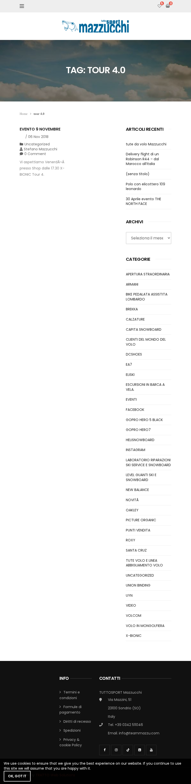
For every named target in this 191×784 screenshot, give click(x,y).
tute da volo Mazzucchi (146, 144)
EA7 (129, 364)
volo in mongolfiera (145, 625)
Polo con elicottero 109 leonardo (145, 187)
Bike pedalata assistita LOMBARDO (146, 297)
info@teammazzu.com (139, 733)
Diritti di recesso (77, 721)
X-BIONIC (134, 635)
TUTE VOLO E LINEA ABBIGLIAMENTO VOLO (144, 563)
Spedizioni (72, 730)
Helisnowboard (140, 439)
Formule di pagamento (70, 709)
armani (132, 284)
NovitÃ (133, 499)
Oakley (132, 510)
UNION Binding (138, 585)
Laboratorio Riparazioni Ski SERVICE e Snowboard (148, 462)
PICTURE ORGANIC (141, 520)
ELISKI (130, 374)
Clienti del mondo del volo (146, 342)
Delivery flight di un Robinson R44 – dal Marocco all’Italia (142, 159)
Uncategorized (37, 144)
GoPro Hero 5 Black (144, 419)
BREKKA (132, 309)
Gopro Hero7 (138, 429)
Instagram (135, 449)
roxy (130, 540)
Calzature (135, 319)
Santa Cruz (136, 550)
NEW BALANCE (137, 489)
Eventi (131, 399)
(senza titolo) (137, 173)
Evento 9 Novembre (40, 129)
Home (24, 114)
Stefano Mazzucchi (40, 149)
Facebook (135, 409)
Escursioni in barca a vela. (145, 387)
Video (131, 605)
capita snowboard (143, 329)
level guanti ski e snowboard (141, 477)
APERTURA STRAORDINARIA (148, 274)
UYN (129, 595)
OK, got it (17, 776)
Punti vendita (138, 530)
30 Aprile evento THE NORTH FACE (143, 201)
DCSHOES (134, 354)
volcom (133, 615)
